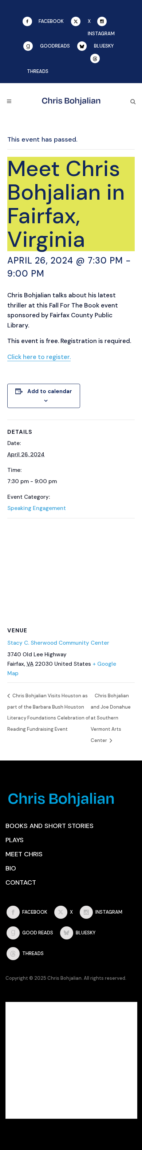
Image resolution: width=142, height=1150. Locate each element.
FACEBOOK (51, 21)
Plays (14, 840)
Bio (10, 868)
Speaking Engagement (36, 508)
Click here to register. (39, 357)
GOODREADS (55, 46)
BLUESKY (104, 46)
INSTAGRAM (101, 33)
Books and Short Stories (49, 826)
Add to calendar (49, 391)
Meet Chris (24, 854)
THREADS (37, 71)
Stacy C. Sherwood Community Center (58, 643)
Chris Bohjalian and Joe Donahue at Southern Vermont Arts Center (111, 718)
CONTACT (20, 882)
